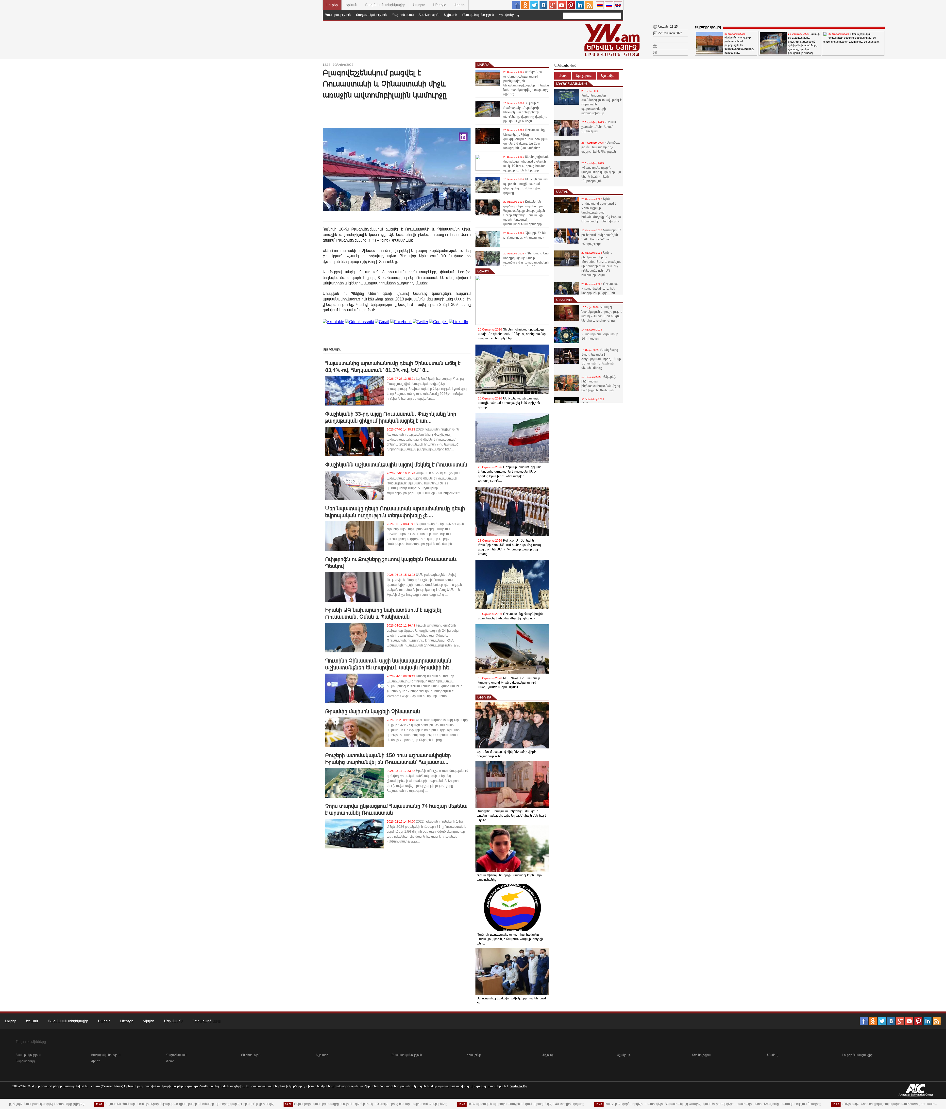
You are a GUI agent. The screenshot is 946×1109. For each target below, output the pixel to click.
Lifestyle (439, 5)
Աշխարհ (450, 15)
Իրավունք (506, 15)
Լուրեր (332, 5)
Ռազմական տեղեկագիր (385, 5)
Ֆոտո (170, 1061)
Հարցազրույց (25, 1061)
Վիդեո (459, 5)
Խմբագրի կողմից (708, 27)
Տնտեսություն (429, 15)
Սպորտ (419, 5)
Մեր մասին (173, 1021)
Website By (518, 1086)
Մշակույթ (564, 300)
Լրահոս (483, 64)
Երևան (351, 5)
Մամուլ (562, 192)
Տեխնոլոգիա (701, 1055)
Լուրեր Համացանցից (572, 83)
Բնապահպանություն (478, 15)
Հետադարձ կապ (206, 1021)
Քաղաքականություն (371, 15)
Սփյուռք (484, 697)
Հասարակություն (338, 15)
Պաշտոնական (403, 15)
